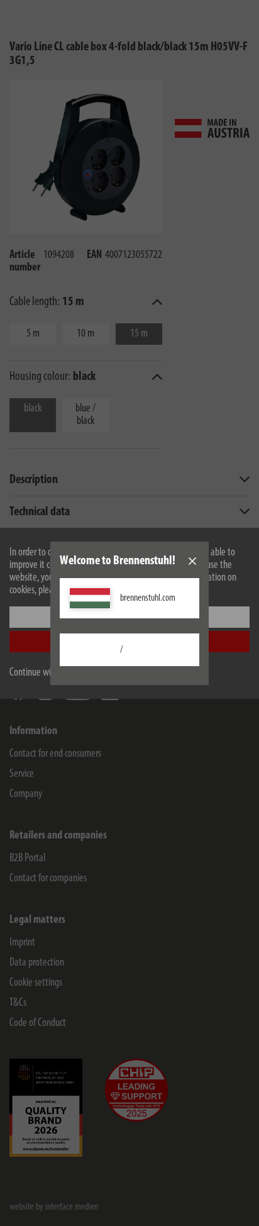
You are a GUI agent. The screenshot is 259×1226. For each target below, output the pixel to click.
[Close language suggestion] (192, 561)
